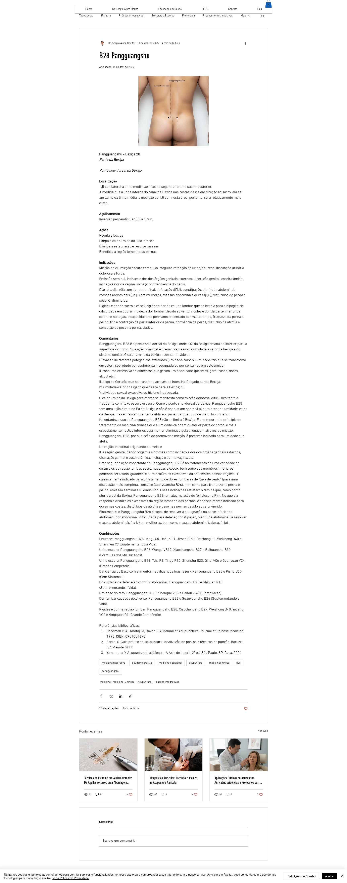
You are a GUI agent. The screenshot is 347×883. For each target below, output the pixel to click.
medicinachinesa (219, 663)
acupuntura (195, 663)
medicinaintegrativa (113, 663)
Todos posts (86, 15)
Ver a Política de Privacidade (70, 878)
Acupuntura (144, 682)
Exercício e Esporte (162, 15)
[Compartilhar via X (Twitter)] (111, 696)
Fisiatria (106, 15)
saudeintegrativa (142, 663)
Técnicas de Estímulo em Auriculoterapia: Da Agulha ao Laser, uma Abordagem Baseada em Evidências (108, 780)
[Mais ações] (245, 43)
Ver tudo (263, 731)
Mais (243, 15)
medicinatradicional (170, 663)
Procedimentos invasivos (218, 15)
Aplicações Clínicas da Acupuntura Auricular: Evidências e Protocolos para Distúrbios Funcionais (237, 780)
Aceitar (329, 876)
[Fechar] (342, 876)
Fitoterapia (188, 15)
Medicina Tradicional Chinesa (117, 682)
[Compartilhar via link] (131, 696)
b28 (238, 663)
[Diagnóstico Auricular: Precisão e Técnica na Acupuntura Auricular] (174, 755)
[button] (263, 15)
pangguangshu (110, 671)
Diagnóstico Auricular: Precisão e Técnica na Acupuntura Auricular (173, 780)
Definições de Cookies (302, 876)
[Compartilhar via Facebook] (101, 696)
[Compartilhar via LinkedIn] (121, 696)
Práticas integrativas (131, 15)
